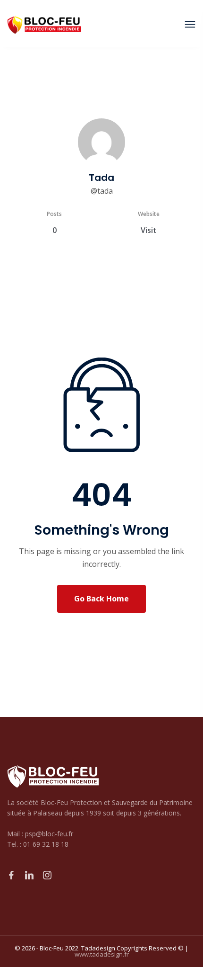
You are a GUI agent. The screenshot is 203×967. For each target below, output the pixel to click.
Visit (149, 230)
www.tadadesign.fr (102, 954)
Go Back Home (101, 598)
